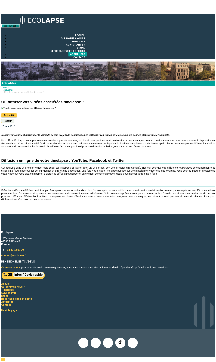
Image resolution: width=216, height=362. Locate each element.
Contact (79, 57)
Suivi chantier (75, 44)
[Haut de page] (3, 359)
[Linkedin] (83, 343)
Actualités (77, 54)
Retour (8, 120)
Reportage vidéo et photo (68, 51)
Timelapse (78, 41)
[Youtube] (133, 343)
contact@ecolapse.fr (13, 255)
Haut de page (9, 310)
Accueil (80, 35)
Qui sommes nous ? (73, 38)
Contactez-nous (11, 267)
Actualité (9, 115)
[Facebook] (96, 343)
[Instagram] (108, 343)
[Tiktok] (120, 343)
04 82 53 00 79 (15, 249)
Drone (81, 47)
